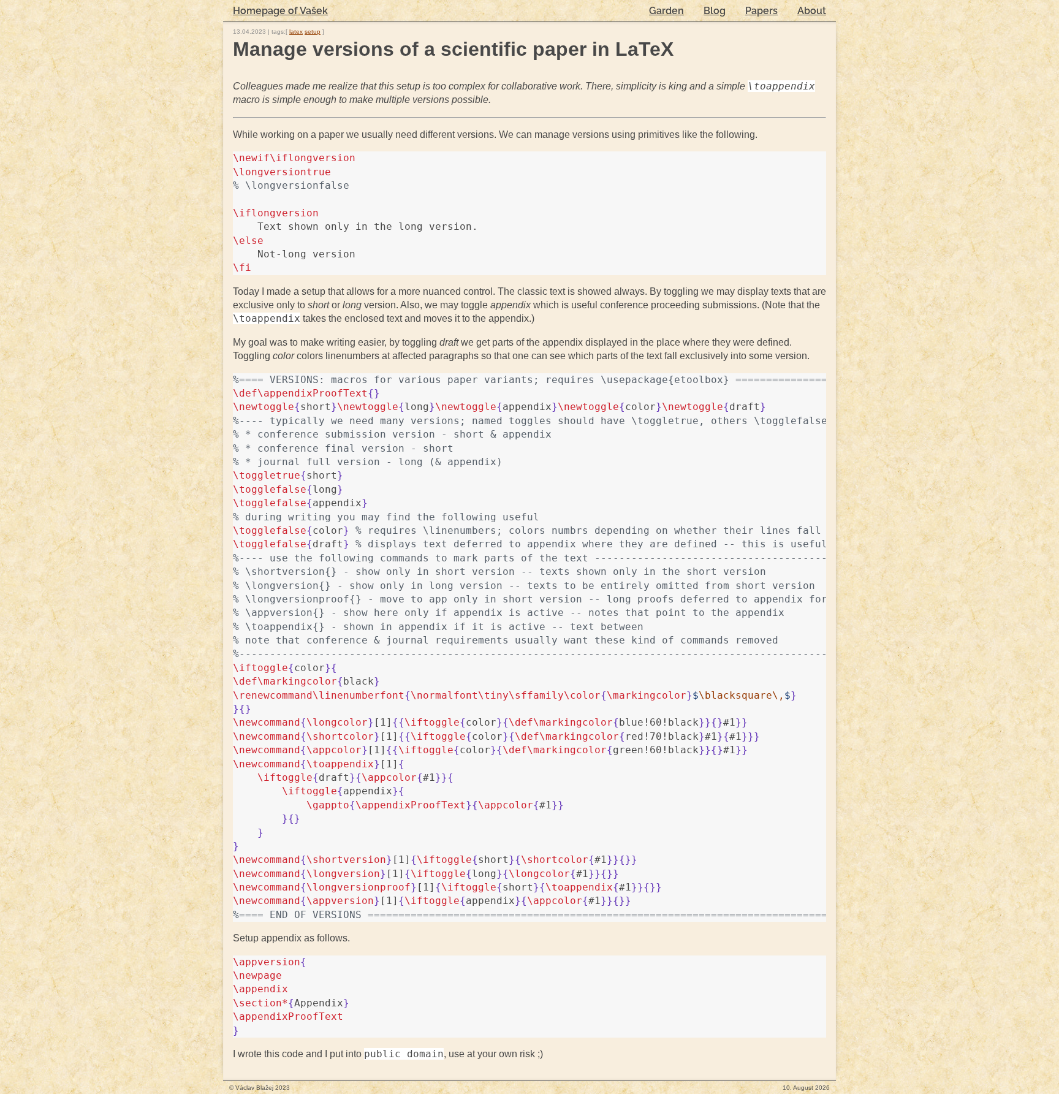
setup (313, 31)
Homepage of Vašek (280, 11)
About (811, 11)
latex (296, 31)
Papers (761, 11)
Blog (715, 11)
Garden (666, 11)
